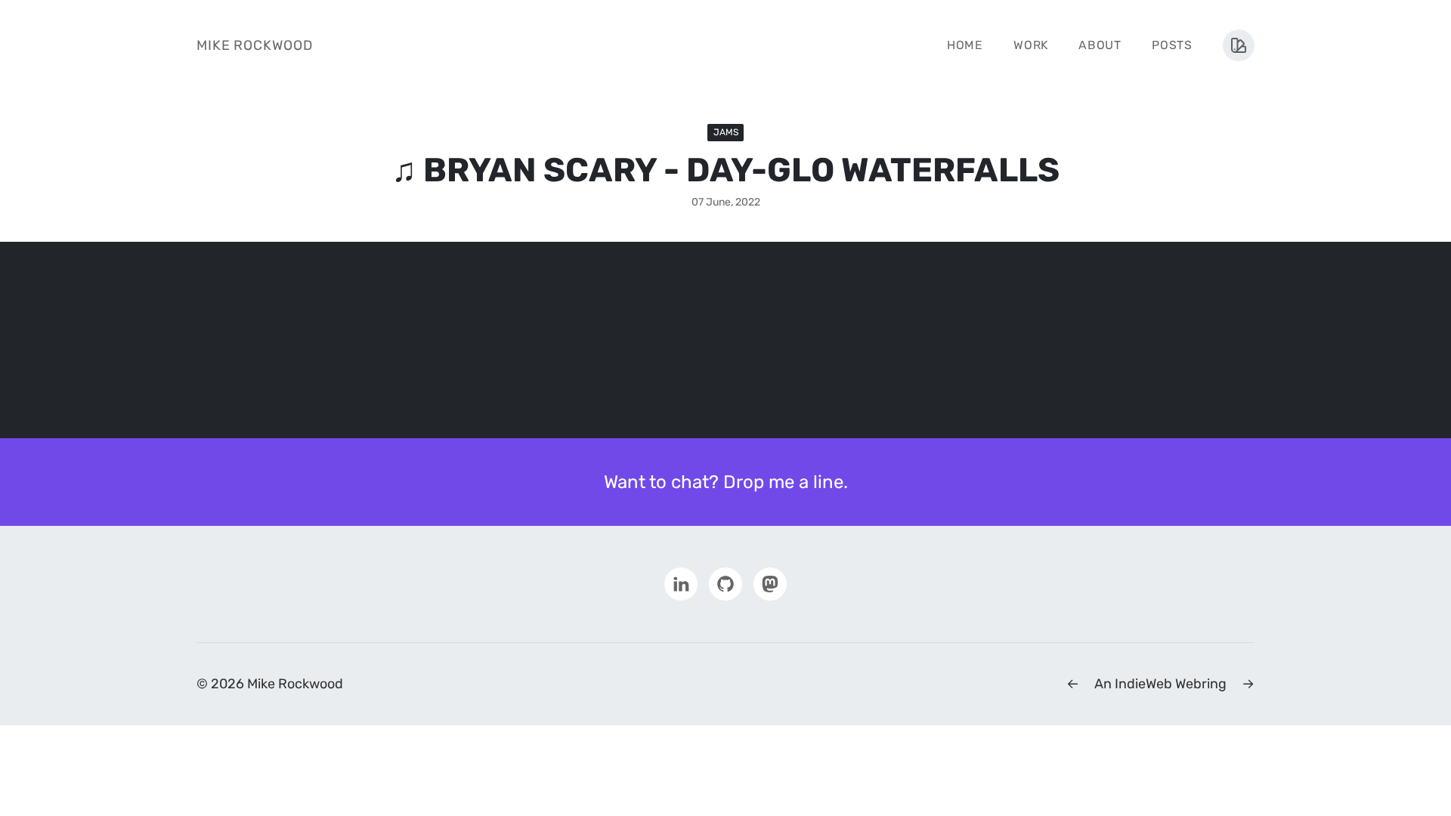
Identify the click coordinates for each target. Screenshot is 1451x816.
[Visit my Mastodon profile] (770, 583)
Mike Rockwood (254, 45)
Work (1030, 45)
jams (725, 132)
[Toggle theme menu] (1239, 45)
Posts (1172, 45)
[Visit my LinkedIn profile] (681, 583)
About (1100, 45)
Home (965, 45)
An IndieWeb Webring (1160, 683)
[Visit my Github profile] (725, 583)
